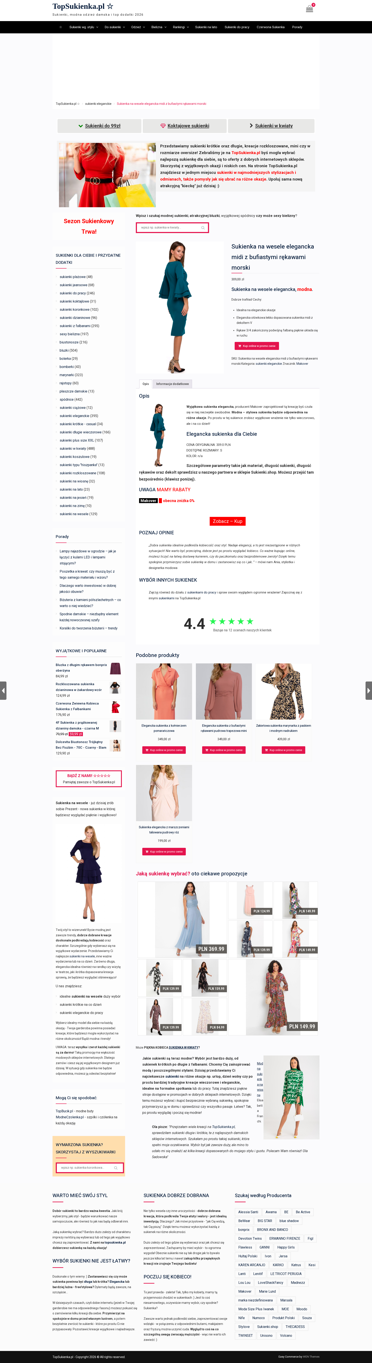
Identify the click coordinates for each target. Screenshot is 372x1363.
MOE (285, 1309)
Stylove (244, 1327)
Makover (302, 363)
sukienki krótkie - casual (78, 424)
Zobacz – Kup (227, 521)
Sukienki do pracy (237, 27)
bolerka (65, 359)
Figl (310, 1238)
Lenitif (258, 1274)
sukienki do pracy (73, 293)
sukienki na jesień (73, 498)
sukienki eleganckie (98, 103)
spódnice (67, 399)
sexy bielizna (70, 334)
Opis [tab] (146, 384)
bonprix (244, 1230)
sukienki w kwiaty (73, 449)
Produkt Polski (283, 1318)
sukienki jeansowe (73, 285)
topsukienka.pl (115, 1242)
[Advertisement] (186, 69)
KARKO (278, 1265)
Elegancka (117, 1281)
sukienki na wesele (74, 514)
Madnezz (298, 1283)
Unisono (266, 1336)
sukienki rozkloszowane (78, 473)
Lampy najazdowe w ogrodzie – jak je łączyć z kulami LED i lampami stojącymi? (88, 557)
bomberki (67, 367)
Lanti (242, 1274)
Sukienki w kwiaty (274, 125)
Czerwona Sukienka (271, 27)
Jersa (283, 1256)
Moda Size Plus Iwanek (256, 1309)
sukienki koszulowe (75, 457)
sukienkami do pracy (201, 592)
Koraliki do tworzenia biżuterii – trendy (89, 628)
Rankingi (179, 27)
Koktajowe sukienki (188, 125)
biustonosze (69, 342)
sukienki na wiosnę (74, 481)
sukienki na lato (71, 489)
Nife (241, 1318)
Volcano (286, 1336)
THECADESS (295, 1327)
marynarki (67, 375)
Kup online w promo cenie (259, 346)
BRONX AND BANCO (272, 1230)
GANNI (265, 1247)
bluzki (64, 350)
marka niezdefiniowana (255, 1300)
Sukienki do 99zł (103, 125)
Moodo (301, 1309)
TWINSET (245, 1336)
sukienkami (166, 598)
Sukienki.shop (267, 1327)
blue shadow (289, 1221)
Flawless (245, 1247)
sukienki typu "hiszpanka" (79, 465)
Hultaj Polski (247, 1256)
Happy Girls (286, 1247)
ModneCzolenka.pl (70, 1117)
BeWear (244, 1221)
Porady (297, 27)
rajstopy (66, 383)
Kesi (311, 1265)
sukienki (172, 1076)
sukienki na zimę (72, 506)
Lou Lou (244, 1283)
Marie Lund (267, 1291)
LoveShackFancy (270, 1283)
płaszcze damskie (73, 391)
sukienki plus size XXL (77, 440)
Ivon (268, 1256)
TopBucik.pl (64, 1111)
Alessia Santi (248, 1212)
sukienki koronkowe (75, 310)
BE (286, 1212)
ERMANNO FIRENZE (284, 1238)
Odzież (136, 27)
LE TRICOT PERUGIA (286, 1274)
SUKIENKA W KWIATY (183, 1047)
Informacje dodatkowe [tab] (172, 384)
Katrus (296, 1265)
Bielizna (156, 27)
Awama (271, 1212)
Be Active (303, 1212)
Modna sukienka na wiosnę (260, 1079)
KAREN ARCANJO (251, 1265)
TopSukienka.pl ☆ (83, 6)
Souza (307, 1318)
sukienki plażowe (73, 277)
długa (88, 1281)
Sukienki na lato (206, 27)
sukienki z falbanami (75, 326)
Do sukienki (113, 27)
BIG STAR (265, 1221)
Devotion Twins (250, 1238)
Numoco (258, 1318)
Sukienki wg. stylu (82, 27)
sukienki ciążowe (73, 408)
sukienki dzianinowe (75, 318)
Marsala (286, 1300)
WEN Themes (311, 1356)
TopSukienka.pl (223, 1127)
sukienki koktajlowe (74, 301)
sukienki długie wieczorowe (81, 432)
